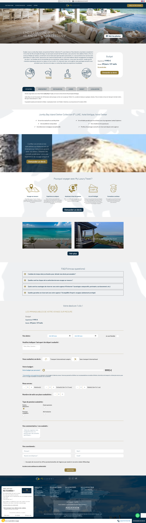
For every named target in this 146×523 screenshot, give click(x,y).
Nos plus (52, 489)
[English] (142, 1)
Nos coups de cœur (87, 487)
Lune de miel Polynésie (86, 492)
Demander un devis (139, 521)
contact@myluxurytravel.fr (81, 1)
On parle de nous (54, 492)
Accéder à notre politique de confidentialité (34, 466)
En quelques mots (54, 491)
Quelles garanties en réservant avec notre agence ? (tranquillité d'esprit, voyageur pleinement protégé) (61, 292)
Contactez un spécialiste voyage (10, 520)
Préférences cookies (39, 495)
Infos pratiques (70, 487)
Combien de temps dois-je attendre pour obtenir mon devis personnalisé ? (52, 274)
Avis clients (37, 494)
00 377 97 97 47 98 (65, 1)
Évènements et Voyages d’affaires (71, 491)
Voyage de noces (20, 5)
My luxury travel (56, 487)
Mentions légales (54, 494)
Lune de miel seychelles (87, 494)
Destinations (9, 5)
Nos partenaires (38, 492)
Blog (35, 489)
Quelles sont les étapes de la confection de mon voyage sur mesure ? (50, 280)
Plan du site (68, 489)
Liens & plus (38, 487)
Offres (36, 5)
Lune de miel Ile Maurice (87, 491)
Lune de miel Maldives (86, 489)
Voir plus (73, 253)
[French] (144, 1)
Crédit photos (38, 491)
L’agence (29, 5)
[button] (73, 274)
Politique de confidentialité (54, 496)
